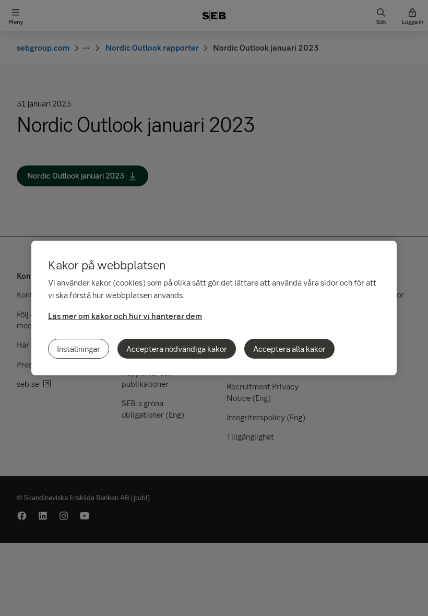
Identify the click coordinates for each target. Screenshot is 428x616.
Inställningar (78, 348)
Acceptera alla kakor (289, 348)
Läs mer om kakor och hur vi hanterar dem (125, 316)
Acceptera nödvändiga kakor (176, 348)
